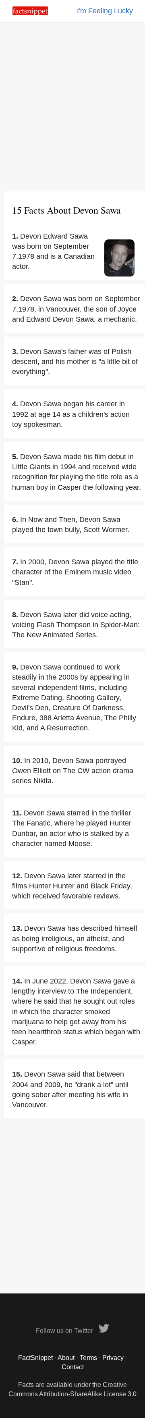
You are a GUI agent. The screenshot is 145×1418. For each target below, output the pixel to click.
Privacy (113, 1357)
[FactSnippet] (30, 13)
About (66, 1357)
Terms (88, 1357)
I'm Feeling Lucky (105, 11)
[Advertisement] (72, 106)
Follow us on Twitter (65, 1330)
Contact (73, 1367)
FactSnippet (35, 1357)
